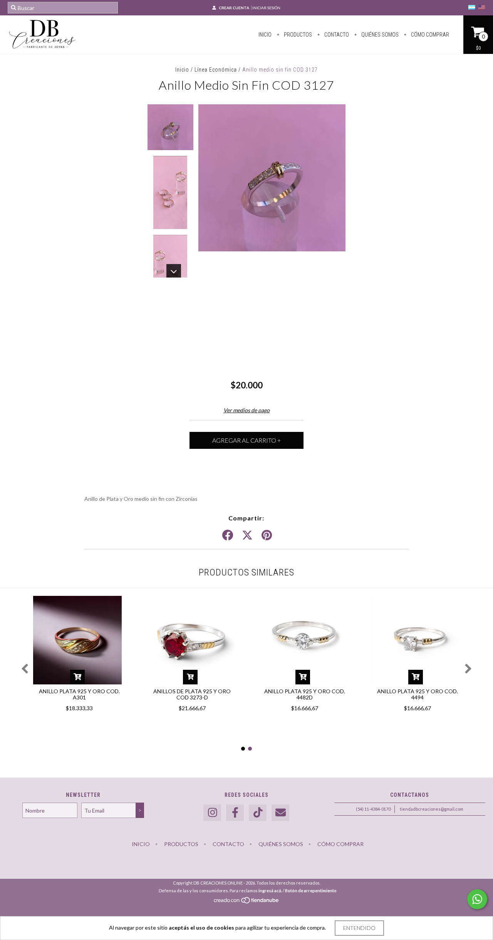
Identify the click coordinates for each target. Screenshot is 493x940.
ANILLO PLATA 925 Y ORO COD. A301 (79, 694)
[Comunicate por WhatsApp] (477, 899)
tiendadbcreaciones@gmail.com (431, 808)
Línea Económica (216, 70)
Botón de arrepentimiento (311, 890)
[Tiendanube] (246, 902)
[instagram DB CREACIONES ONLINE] (212, 813)
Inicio (265, 35)
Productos (297, 35)
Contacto (336, 35)
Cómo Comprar (429, 35)
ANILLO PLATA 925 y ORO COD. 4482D (304, 694)
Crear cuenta (234, 7)
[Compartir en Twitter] (247, 535)
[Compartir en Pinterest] (267, 535)
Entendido (359, 928)
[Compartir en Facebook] (227, 535)
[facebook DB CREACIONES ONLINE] (235, 813)
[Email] (280, 813)
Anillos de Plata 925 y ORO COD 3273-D (192, 694)
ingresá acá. (270, 890)
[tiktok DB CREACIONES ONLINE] (258, 813)
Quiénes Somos (379, 35)
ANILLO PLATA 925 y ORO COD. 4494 (417, 694)
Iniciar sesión (266, 7)
